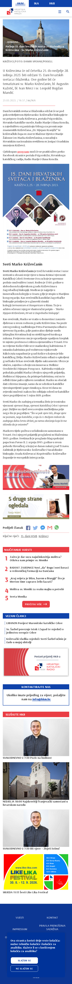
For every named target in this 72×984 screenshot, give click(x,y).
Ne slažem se (24, 968)
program (23, 151)
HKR (52, 3)
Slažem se (24, 960)
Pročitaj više (33, 604)
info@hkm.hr (42, 699)
